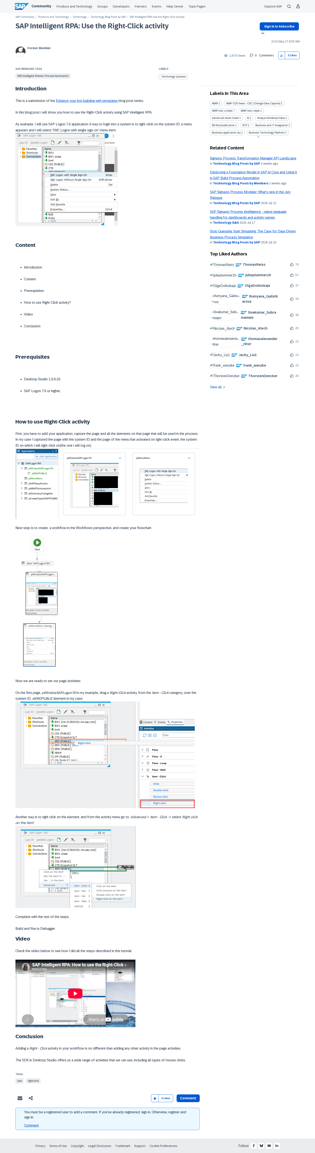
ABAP (215, 103)
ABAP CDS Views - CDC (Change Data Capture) (253, 103)
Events (156, 6)
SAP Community (24, 17)
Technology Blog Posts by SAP (108, 17)
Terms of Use (58, 1146)
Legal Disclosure (99, 1146)
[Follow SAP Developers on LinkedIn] (277, 1145)
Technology (80, 17)
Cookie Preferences (163, 1146)
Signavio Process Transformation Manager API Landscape (253, 158)
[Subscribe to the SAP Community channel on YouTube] (269, 1145)
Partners (141, 6)
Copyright (77, 1146)
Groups (102, 6)
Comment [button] (188, 1098)
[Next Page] (258, 137)
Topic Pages (197, 6)
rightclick (33, 1080)
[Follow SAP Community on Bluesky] (261, 1145)
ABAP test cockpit (222, 110)
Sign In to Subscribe (279, 26)
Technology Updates (173, 76)
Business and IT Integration (271, 125)
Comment (31, 1125)
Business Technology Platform (267, 132)
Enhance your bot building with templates (87, 101)
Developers (121, 6)
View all (216, 387)
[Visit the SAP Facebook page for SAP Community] (253, 1145)
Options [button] (262, 34)
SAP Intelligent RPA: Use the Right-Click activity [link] (157, 17)
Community (41, 6)
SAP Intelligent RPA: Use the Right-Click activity (92, 26)
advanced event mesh (225, 118)
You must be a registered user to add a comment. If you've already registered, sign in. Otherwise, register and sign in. (105, 1114)
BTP (245, 125)
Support (140, 1146)
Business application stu (226, 132)
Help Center (174, 6)
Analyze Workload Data (271, 118)
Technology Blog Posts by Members (240, 183)
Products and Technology (74, 6)
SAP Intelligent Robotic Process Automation (43, 75)
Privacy (40, 1146)
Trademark (122, 1146)
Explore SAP (273, 6)
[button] (281, 55)
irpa (19, 1080)
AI (248, 118)
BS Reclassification (223, 125)
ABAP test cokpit (250, 110)
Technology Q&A (226, 222)
